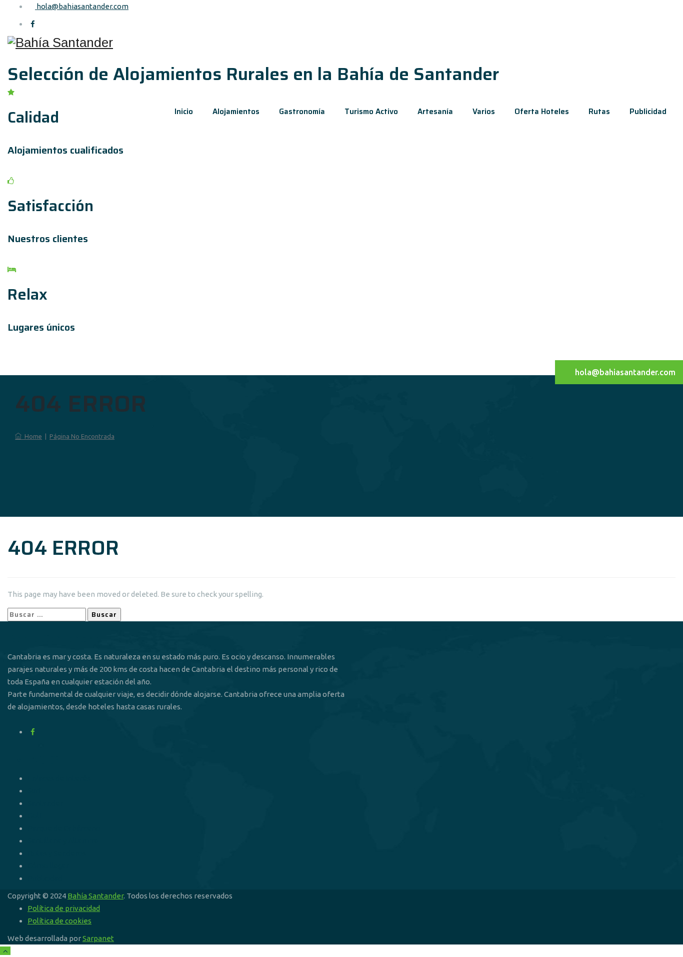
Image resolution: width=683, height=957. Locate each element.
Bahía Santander (96, 895)
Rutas (599, 112)
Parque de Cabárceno (64, 828)
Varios (483, 112)
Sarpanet (98, 938)
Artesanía (435, 112)
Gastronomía (302, 112)
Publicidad (648, 112)
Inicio (183, 112)
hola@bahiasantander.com (81, 6)
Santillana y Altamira (63, 840)
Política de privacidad (64, 908)
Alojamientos (236, 112)
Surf (35, 790)
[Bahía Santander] (342, 42)
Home (32, 436)
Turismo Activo (371, 112)
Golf (35, 815)
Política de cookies (60, 920)
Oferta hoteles (541, 112)
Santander (45, 803)
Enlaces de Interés (59, 778)
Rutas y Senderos (57, 853)
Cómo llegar (48, 865)
